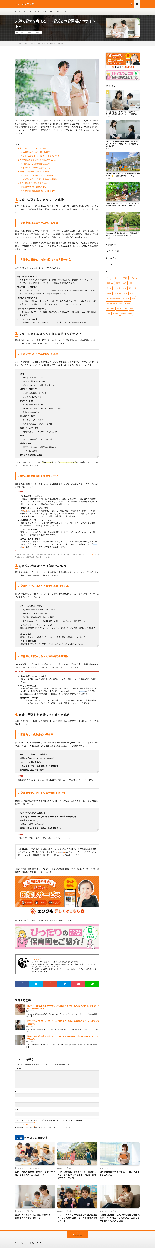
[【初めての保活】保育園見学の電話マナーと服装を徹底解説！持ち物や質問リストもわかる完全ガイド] (20, 1040)
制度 (124, 283)
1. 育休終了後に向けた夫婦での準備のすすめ (39, 175)
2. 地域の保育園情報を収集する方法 (35, 167)
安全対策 (117, 288)
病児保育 (126, 298)
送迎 (108, 314)
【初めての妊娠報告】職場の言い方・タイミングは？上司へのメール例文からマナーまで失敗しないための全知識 (123, 144)
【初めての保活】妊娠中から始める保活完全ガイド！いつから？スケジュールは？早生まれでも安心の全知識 (120, 1217)
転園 (131, 308)
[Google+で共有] (50, 984)
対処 (124, 288)
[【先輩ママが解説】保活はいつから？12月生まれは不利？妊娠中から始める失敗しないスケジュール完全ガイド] (20, 1009)
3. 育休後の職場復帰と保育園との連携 (33, 171)
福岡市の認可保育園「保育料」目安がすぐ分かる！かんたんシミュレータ (35, 1173)
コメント (18, 1068)
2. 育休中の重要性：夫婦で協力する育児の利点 (40, 156)
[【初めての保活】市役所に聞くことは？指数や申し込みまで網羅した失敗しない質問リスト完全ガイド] (20, 1025)
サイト (17, 1109)
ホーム (17, 11)
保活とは (110, 283)
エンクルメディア (35, 1243)
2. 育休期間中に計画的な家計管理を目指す (38, 191)
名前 (17, 1091)
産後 (131, 293)
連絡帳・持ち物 (126, 314)
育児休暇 (36, 32)
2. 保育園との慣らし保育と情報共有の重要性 (39, 179)
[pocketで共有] (78, 984)
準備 (125, 293)
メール (18, 1100)
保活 (44, 11)
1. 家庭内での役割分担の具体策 (33, 187)
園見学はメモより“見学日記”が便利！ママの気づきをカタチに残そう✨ (35, 1216)
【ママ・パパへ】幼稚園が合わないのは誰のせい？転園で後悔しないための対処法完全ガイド (77, 1217)
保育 (51, 11)
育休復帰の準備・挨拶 (114, 303)
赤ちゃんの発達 (122, 308)
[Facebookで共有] (22, 984)
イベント (115, 278)
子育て (65, 11)
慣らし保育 (118, 293)
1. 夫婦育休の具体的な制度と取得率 (35, 152)
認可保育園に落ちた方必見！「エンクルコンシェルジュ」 (120, 1173)
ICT (108, 278)
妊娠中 (131, 283)
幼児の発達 (132, 288)
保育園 (118, 283)
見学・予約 (110, 308)
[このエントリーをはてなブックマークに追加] (64, 984)
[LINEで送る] (92, 984)
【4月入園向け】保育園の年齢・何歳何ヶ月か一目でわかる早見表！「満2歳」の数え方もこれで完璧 (76, 1174)
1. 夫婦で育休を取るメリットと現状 (32, 148)
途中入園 (116, 314)
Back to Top (77, 1235)
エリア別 (124, 278)
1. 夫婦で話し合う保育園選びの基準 (35, 164)
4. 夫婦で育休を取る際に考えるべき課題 (34, 183)
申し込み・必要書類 (113, 298)
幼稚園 (109, 293)
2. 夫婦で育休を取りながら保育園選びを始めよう (38, 160)
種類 (133, 298)
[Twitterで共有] (36, 984)
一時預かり (133, 278)
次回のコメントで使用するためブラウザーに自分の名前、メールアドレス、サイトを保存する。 (49, 1120)
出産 (57, 11)
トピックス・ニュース (31, 11)
